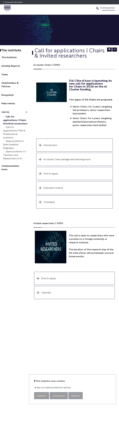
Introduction (50, 144)
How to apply (50, 173)
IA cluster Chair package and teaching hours (67, 159)
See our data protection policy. (54, 387)
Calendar (46, 292)
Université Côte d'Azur (13, 2)
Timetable (49, 201)
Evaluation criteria (53, 187)
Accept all (41, 395)
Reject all (75, 395)
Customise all (59, 395)
